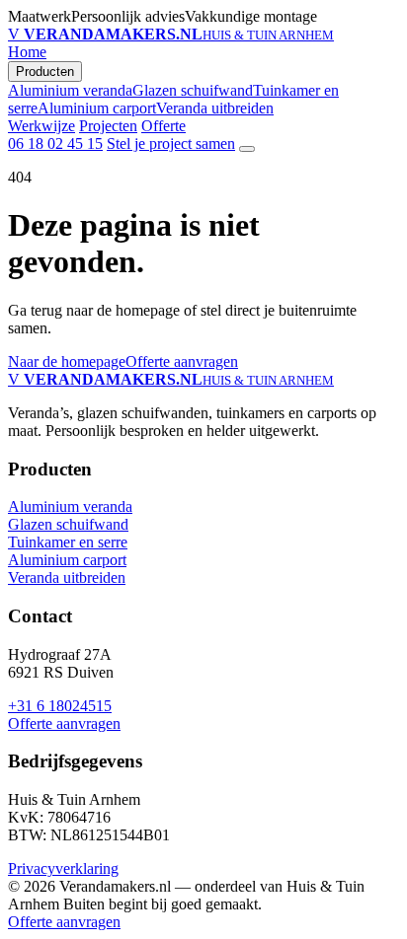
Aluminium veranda (70, 90)
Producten (45, 71)
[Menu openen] (247, 149)
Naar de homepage (66, 361)
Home (27, 51)
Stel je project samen (171, 143)
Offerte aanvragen (181, 361)
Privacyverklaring (63, 868)
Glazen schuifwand (192, 90)
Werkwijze (41, 125)
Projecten (108, 125)
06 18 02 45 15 (55, 143)
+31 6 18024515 (60, 705)
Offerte (163, 125)
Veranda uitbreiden (215, 108)
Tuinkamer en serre (67, 542)
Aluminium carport (97, 108)
